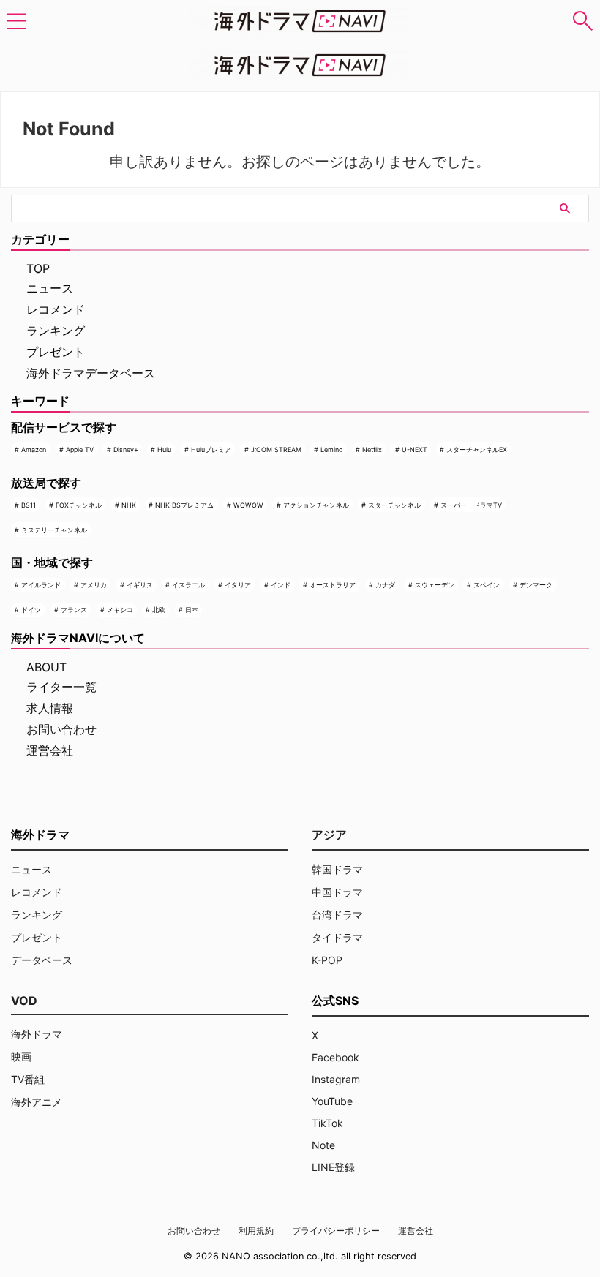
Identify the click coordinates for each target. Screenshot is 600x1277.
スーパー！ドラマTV (471, 505)
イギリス (140, 585)
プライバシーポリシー (336, 1230)
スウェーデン (434, 585)
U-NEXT (414, 449)
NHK (128, 505)
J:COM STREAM (276, 449)
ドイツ (31, 610)
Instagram (336, 1079)
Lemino (331, 449)
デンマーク (536, 585)
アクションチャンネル (316, 505)
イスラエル (188, 585)
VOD (24, 1000)
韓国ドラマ (337, 869)
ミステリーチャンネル (54, 530)
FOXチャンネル (79, 505)
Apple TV (80, 449)
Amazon (33, 449)
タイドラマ (337, 937)
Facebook (335, 1057)
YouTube (332, 1101)
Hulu (164, 449)
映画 (21, 1056)
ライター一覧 (61, 686)
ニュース (49, 288)
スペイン (486, 585)
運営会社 (49, 750)
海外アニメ (36, 1102)
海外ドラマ (36, 1034)
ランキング (55, 330)
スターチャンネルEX (476, 449)
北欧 (158, 610)
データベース (41, 960)
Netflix (372, 449)
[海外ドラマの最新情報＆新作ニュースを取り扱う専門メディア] (300, 21)
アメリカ (93, 585)
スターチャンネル (394, 505)
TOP (38, 268)
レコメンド (55, 309)
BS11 (28, 505)
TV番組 (28, 1079)
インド (280, 585)
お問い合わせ (61, 729)
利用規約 (256, 1230)
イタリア (238, 585)
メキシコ (120, 610)
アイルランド (41, 585)
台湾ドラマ (337, 914)
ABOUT (46, 667)
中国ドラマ (337, 892)
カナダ (385, 585)
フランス (74, 610)
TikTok (327, 1123)
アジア (329, 834)
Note (323, 1145)
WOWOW (248, 505)
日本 (191, 610)
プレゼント (55, 351)
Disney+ (125, 449)
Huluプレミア (211, 449)
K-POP (327, 960)
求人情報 (49, 708)
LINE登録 (333, 1167)
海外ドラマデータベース (90, 373)
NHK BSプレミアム (184, 505)
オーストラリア (333, 585)
